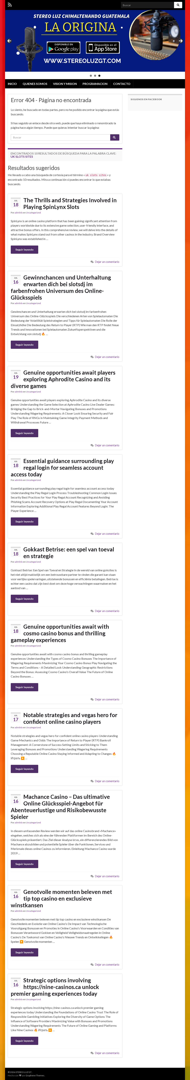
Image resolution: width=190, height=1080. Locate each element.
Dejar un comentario (107, 261)
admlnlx (19, 212)
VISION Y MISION (65, 83)
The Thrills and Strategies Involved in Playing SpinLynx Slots (70, 203)
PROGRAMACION (95, 83)
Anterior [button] (9, 40)
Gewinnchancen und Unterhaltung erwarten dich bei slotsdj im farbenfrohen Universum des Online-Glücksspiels (61, 287)
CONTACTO (121, 83)
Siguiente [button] (180, 40)
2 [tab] (95, 76)
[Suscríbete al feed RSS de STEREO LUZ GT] (10, 4)
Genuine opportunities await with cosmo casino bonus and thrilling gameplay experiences (60, 633)
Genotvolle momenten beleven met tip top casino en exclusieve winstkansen (61, 898)
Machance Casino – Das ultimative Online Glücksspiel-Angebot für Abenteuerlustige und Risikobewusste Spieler (60, 806)
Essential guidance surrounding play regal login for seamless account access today (62, 467)
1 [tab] (91, 76)
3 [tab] (99, 76)
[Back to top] (181, 1071)
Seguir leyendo (24, 249)
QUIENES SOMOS (35, 83)
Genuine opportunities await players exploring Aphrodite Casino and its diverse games (63, 379)
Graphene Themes (35, 1075)
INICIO (12, 83)
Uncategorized (33, 212)
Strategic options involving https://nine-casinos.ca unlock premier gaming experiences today (55, 987)
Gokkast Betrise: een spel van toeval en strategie (68, 552)
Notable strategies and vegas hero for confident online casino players (70, 718)
